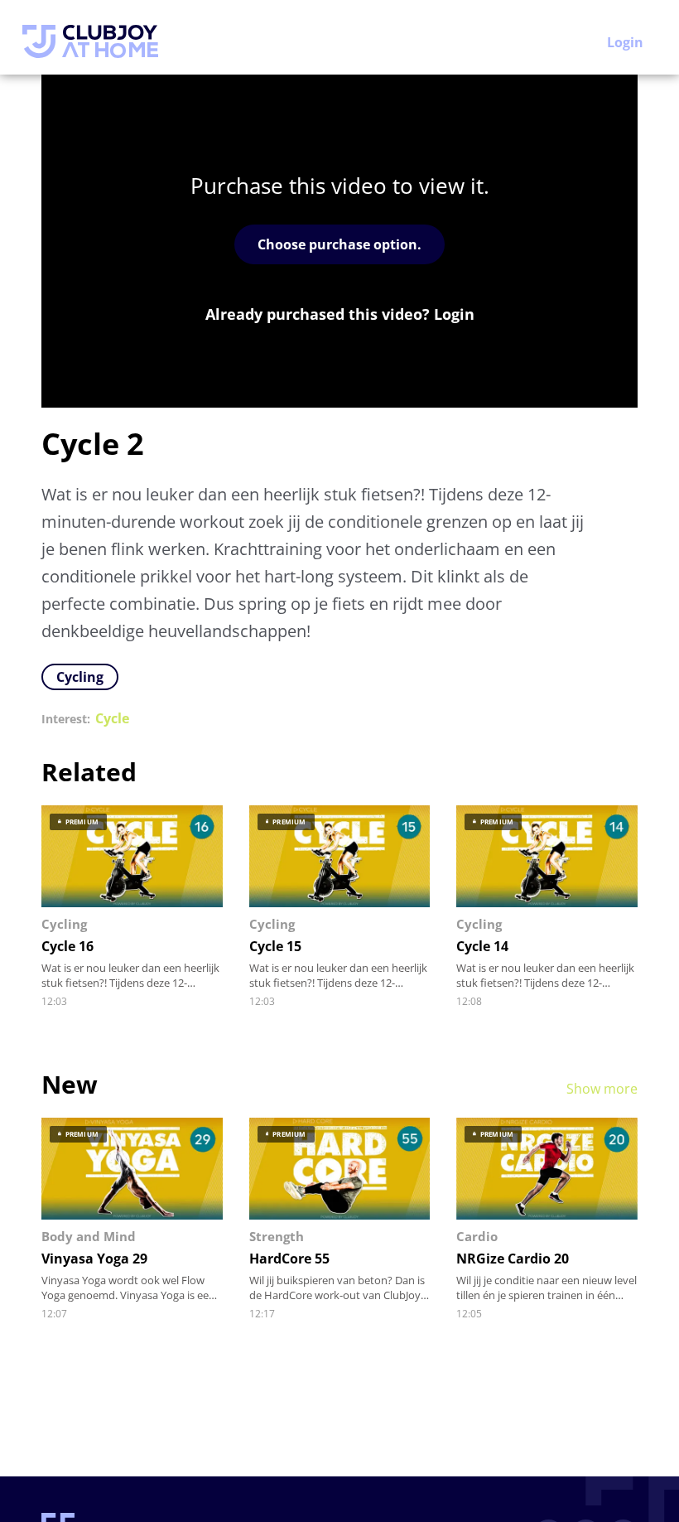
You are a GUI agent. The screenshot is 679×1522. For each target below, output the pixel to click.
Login (625, 42)
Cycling (80, 677)
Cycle (112, 718)
